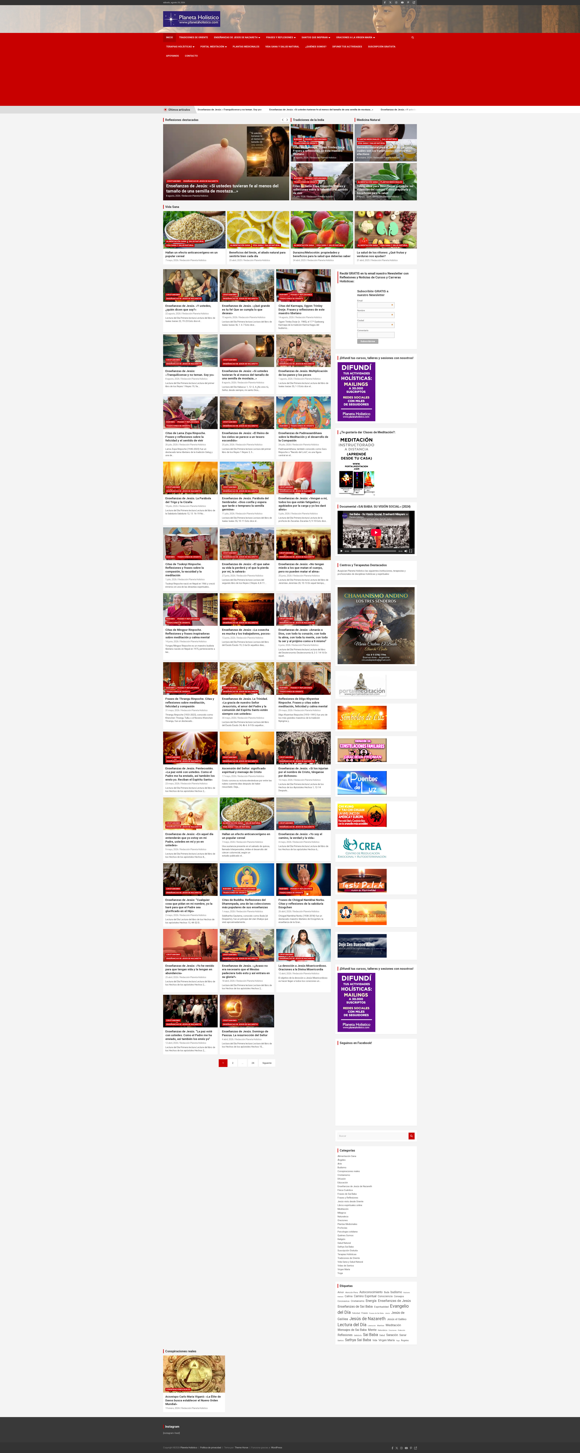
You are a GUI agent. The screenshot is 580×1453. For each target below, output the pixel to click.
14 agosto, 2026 (173, 196)
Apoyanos (172, 56)
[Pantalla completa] (410, 551)
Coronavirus (344, 1301)
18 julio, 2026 (171, 506)
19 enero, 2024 (172, 1408)
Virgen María (344, 1269)
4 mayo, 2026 (285, 842)
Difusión (342, 1178)
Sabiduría (358, 1335)
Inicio (169, 37)
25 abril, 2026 (171, 977)
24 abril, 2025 (299, 260)
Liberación (372, 1326)
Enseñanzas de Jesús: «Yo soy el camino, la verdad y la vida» (300, 836)
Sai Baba (370, 1334)
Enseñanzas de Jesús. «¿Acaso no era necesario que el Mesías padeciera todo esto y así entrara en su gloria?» (246, 971)
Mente (372, 1330)
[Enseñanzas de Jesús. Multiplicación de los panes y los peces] (303, 350)
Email (375, 300)
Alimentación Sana (368, 182)
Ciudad (375, 320)
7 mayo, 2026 (171, 260)
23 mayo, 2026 (172, 783)
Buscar (412, 1136)
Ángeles (342, 1160)
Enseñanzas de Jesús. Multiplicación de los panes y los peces (303, 373)
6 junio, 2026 (284, 645)
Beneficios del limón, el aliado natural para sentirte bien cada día (257, 254)
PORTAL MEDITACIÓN (212, 46)
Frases (364, 1313)
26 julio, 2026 (299, 196)
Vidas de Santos (346, 1265)
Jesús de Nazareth (367, 1318)
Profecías (342, 1228)
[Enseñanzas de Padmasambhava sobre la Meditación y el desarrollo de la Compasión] (303, 412)
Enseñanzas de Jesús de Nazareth (236, 37)
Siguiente (267, 1063)
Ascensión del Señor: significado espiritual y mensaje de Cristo (244, 770)
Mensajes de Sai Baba (352, 1330)
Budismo (171, 181)
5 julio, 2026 (284, 513)
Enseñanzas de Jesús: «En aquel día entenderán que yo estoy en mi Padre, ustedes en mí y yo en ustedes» (189, 839)
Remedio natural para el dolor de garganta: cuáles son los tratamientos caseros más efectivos (385, 151)
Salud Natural (389, 139)
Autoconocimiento (371, 1292)
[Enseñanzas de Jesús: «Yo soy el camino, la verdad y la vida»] (303, 813)
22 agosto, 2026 (173, 313)
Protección (401, 1330)
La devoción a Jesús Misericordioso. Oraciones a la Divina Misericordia (303, 967)
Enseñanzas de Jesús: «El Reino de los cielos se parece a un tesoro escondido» (245, 436)
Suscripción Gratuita (381, 46)
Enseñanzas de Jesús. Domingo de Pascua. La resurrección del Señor (245, 1033)
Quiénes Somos (345, 1235)
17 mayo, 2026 (229, 776)
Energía (371, 1301)
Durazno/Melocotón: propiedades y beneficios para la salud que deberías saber (322, 254)
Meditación (343, 1209)
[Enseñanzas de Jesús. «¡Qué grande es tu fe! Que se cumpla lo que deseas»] (247, 285)
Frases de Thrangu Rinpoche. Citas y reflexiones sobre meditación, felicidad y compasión (189, 702)
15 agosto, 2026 (229, 317)
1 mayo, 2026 (228, 911)
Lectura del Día (352, 1324)
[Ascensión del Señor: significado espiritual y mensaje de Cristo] (247, 748)
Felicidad (356, 1313)
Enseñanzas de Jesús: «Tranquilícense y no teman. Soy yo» (189, 373)
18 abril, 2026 (228, 981)
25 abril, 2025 (235, 260)
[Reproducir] (341, 551)
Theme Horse (241, 1447)
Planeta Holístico (188, 1447)
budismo (396, 1292)
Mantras (380, 1325)
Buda (386, 1292)
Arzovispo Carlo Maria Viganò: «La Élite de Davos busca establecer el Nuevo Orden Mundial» (193, 1400)
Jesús (387, 1313)
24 (253, 1063)
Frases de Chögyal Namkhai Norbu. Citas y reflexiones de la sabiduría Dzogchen (302, 903)
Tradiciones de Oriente (193, 37)
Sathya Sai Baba (346, 1246)
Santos (341, 1340)
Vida (374, 1340)
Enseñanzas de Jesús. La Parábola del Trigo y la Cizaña (188, 500)
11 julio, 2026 (228, 513)
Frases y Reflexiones (279, 37)
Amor (341, 1292)
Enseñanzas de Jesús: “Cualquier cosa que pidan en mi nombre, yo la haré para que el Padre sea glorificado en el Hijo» (188, 905)
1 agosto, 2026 (286, 379)
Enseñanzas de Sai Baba (355, 1306)
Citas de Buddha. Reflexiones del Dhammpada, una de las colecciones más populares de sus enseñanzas (246, 903)
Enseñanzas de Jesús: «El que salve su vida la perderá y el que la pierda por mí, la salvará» (246, 567)
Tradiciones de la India (308, 120)
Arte (340, 1163)
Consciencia (385, 1296)
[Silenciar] (405, 551)
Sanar (402, 1335)
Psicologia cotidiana (348, 1231)
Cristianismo (173, 295)
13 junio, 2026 (228, 638)
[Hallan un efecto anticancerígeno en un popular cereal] (247, 813)
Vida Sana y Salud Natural (282, 46)
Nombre (375, 310)
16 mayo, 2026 (286, 780)
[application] (376, 532)
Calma (349, 1296)
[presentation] (283, 120)
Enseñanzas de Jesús (394, 1301)
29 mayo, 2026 (286, 710)
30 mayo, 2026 (229, 718)
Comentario (362, 330)
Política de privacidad (210, 1447)
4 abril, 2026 (228, 1039)
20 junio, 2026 (285, 575)
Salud (382, 1335)
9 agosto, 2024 (364, 196)
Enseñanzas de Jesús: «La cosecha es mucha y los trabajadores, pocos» (246, 631)
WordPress (276, 1447)
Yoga (340, 1273)
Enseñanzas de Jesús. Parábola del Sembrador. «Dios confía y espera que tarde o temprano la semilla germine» (245, 504)
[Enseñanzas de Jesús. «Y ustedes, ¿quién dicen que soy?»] (190, 285)
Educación (343, 1182)
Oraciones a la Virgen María (354, 37)
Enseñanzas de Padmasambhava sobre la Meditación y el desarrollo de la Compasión (303, 436)
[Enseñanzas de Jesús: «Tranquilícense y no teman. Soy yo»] (190, 350)
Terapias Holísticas (179, 46)
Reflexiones (345, 1335)
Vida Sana (172, 207)
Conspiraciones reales (349, 1171)
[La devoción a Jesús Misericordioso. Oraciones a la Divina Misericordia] (303, 945)
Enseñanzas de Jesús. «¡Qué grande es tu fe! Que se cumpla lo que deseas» (336, 109)
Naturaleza (343, 1216)
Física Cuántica (345, 1190)
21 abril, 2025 (363, 260)
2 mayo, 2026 (171, 915)
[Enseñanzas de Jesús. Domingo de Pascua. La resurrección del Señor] (247, 1011)
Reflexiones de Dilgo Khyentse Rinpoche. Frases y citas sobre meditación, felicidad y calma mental (303, 702)
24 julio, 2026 (285, 444)
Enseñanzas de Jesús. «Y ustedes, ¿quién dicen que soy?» (255, 109)
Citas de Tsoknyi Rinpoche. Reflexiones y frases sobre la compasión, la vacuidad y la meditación (184, 569)
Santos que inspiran (315, 37)
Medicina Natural (368, 120)
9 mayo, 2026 (171, 849)
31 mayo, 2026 (172, 710)
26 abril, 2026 (285, 911)
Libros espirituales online (350, 1205)
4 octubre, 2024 (364, 157)
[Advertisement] (290, 83)
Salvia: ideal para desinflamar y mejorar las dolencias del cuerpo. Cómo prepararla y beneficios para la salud (385, 189)
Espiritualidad (381, 1306)
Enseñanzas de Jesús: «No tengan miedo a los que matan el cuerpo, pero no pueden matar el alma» (301, 567)
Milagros (342, 1212)
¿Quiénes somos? (315, 46)
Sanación (392, 1335)
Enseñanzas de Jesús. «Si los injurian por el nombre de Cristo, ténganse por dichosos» (303, 772)
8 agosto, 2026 (172, 379)
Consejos (399, 1296)
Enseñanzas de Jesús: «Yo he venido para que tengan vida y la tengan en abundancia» (189, 969)
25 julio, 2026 (228, 444)
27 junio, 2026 (228, 575)
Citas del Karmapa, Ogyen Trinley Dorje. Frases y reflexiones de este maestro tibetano (319, 151)
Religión (341, 1239)
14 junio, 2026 (172, 641)
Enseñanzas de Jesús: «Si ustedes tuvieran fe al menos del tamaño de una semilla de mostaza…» (245, 374)
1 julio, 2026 (171, 579)
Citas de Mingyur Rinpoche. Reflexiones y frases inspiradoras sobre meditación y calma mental (187, 633)
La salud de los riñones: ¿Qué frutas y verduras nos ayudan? (381, 254)
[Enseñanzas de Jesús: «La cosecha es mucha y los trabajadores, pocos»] (247, 609)
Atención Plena (351, 1292)
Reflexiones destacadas (181, 120)
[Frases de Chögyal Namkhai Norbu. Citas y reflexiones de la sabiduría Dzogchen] (303, 879)
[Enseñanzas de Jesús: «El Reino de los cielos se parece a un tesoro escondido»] (247, 412)
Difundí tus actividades (347, 46)
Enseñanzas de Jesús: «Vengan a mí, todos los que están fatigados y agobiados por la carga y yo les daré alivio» (303, 504)
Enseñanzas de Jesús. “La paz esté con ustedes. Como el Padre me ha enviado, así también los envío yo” (188, 1035)
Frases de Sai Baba (347, 1194)
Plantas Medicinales (246, 46)
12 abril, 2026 (285, 973)
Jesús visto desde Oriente (350, 1201)
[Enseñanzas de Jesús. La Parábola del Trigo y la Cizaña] (190, 478)
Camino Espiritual (365, 1296)
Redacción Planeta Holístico (196, 196)
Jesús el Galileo (396, 1319)
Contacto (191, 56)
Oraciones (343, 1220)
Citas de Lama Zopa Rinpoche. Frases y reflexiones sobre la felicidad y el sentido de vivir (320, 189)
